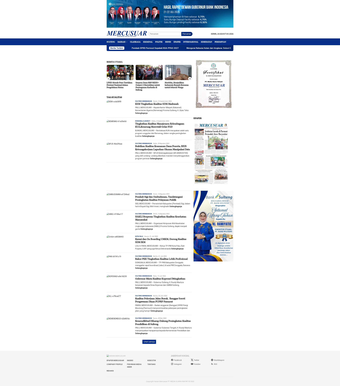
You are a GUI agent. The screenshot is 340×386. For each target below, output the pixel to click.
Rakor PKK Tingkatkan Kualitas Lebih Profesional (161, 258)
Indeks (130, 360)
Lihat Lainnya (149, 342)
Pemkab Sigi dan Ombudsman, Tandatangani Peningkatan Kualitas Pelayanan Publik (159, 198)
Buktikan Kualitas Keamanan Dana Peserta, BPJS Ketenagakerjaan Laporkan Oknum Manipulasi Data (162, 147)
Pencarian (187, 34)
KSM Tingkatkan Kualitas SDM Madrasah (157, 103)
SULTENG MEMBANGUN (143, 101)
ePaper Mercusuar (115, 360)
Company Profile (114, 364)
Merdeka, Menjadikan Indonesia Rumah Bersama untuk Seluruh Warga (177, 85)
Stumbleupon (219, 360)
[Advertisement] (149, 176)
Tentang (151, 364)
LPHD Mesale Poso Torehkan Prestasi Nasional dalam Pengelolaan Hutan (119, 85)
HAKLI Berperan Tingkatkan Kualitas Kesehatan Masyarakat (160, 218)
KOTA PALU (139, 236)
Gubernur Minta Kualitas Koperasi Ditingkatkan (160, 278)
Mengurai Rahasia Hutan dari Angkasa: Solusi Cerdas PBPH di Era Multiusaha (205, 48)
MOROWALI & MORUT (142, 121)
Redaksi (110, 371)
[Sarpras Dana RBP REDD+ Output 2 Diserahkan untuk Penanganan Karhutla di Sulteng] (149, 72)
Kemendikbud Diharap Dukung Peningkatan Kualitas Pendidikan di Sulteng (163, 322)
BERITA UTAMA (114, 61)
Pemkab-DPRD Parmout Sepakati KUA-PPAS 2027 (137, 48)
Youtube (197, 364)
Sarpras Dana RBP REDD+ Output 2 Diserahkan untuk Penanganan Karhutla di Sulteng (148, 86)
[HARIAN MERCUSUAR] (127, 34)
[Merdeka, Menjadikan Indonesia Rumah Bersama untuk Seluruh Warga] (178, 72)
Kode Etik (151, 360)
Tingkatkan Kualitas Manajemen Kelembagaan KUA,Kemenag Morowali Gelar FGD (159, 125)
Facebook (178, 360)
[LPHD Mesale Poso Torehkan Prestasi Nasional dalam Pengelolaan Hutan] (120, 72)
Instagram (178, 364)
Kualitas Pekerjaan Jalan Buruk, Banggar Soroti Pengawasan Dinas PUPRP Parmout (160, 300)
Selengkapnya (141, 113)
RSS (215, 364)
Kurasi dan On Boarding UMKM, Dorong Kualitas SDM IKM (160, 240)
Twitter (196, 360)
